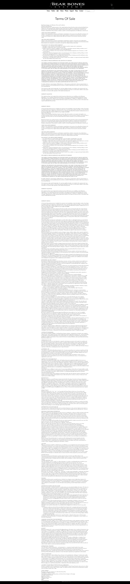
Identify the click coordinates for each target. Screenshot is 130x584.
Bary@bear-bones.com (60, 386)
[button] (112, 5)
